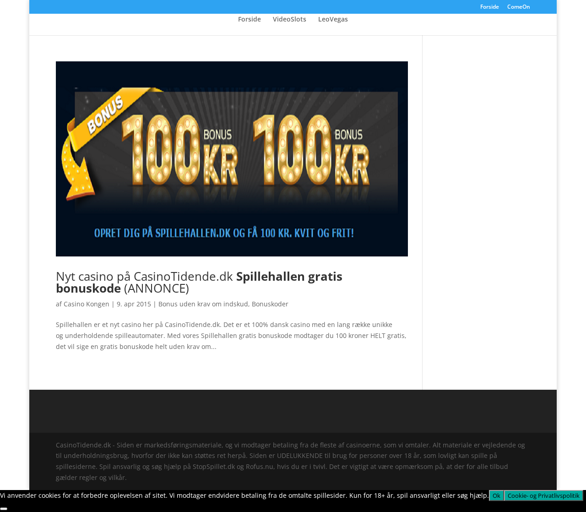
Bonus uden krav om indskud (203, 304)
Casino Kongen (86, 304)
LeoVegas (333, 19)
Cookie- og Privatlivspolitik (544, 495)
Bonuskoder (270, 304)
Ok (496, 495)
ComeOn (518, 7)
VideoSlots (289, 19)
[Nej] (3, 508)
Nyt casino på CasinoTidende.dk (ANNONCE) (199, 282)
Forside (489, 7)
